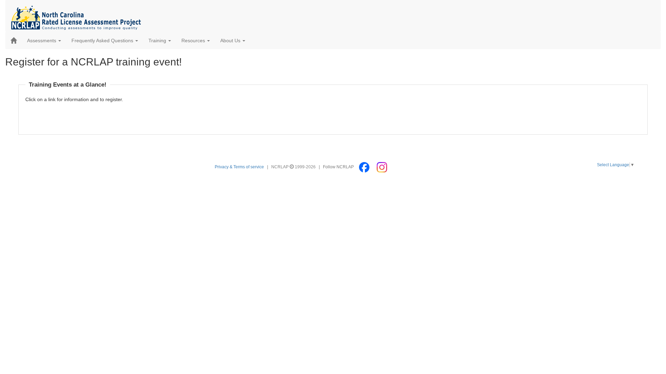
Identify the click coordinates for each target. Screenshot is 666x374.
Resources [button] (193, 40)
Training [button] (158, 40)
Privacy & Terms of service (239, 166)
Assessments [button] (42, 40)
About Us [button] (231, 40)
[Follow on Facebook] (364, 166)
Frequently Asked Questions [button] (103, 40)
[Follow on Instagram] (382, 166)
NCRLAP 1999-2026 (294, 166)
